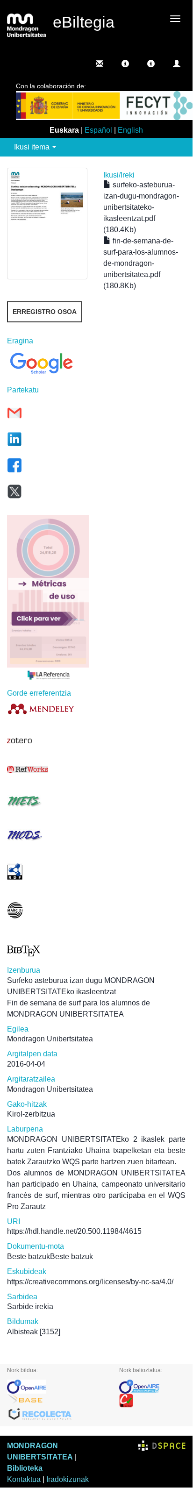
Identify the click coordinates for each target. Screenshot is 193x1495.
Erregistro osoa (45, 311)
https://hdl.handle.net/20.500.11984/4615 (74, 1231)
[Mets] (48, 801)
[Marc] (48, 910)
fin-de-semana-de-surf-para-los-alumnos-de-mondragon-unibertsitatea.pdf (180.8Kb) (140, 263)
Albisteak (22, 1332)
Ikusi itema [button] (32, 147)
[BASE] (56, 1401)
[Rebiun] (152, 1401)
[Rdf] (48, 871)
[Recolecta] (56, 1415)
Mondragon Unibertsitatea (50, 1039)
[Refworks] (48, 769)
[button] (125, 63)
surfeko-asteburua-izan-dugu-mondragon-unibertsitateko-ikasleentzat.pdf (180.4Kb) (141, 207)
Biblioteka (25, 1468)
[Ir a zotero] (48, 740)
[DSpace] (162, 1445)
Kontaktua (24, 1479)
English (130, 130)
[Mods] (48, 835)
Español (98, 130)
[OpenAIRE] (56, 1387)
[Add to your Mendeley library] (48, 708)
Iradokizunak (67, 1479)
